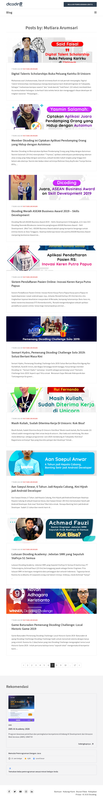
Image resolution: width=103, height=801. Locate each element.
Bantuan (58, 791)
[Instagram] (26, 791)
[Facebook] (9, 791)
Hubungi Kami (69, 791)
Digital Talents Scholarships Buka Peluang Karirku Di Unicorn (51, 50)
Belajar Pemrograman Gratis (80, 4)
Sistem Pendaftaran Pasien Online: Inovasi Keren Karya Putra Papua (51, 258)
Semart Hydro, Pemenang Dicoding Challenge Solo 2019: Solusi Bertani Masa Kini (51, 329)
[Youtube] (20, 791)
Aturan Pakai (81, 791)
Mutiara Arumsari (30, 69)
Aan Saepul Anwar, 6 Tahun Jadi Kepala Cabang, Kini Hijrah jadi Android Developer (51, 463)
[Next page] (79, 665)
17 (75, 665)
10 (65, 665)
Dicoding (92, 794)
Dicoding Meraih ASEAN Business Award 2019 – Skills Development (51, 187)
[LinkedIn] (31, 791)
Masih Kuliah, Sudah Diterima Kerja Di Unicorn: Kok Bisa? (51, 399)
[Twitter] (14, 791)
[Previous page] (24, 665)
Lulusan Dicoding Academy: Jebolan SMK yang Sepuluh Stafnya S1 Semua (51, 530)
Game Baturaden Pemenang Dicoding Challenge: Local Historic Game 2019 (51, 601)
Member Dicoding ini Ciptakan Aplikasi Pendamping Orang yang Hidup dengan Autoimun (51, 116)
